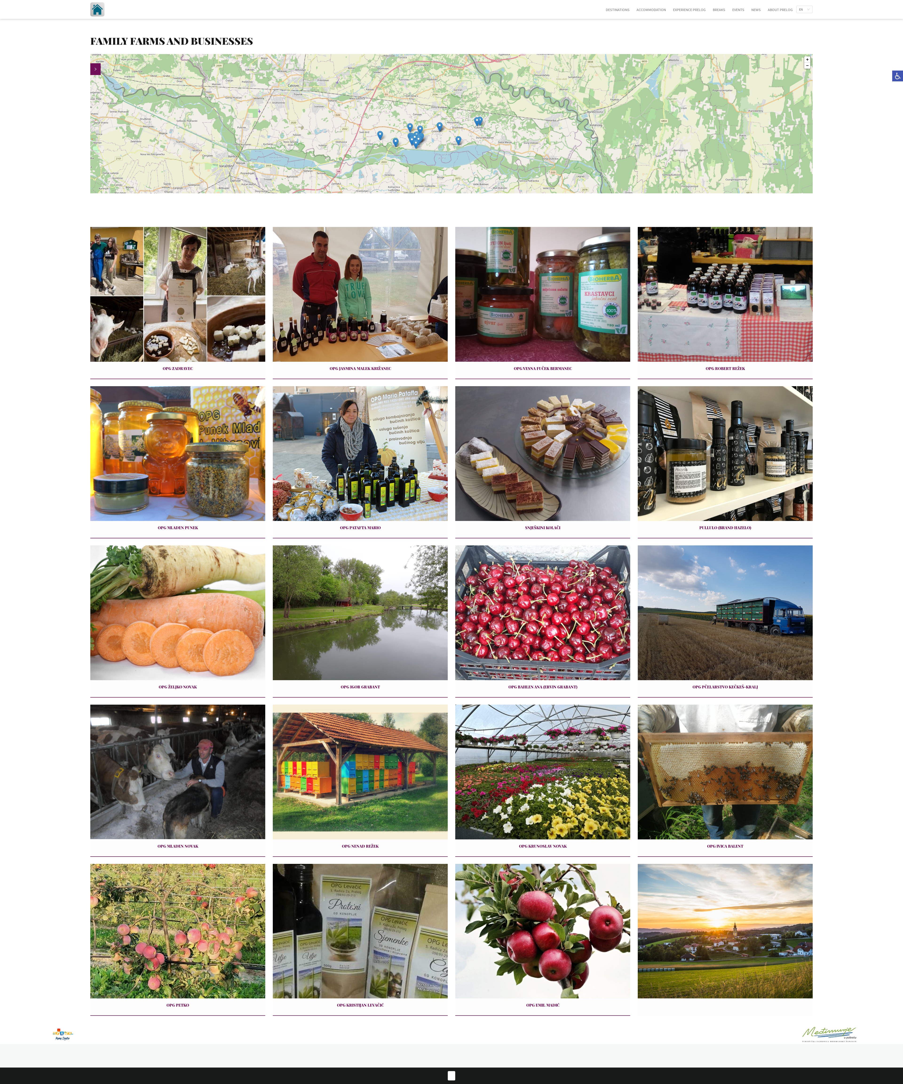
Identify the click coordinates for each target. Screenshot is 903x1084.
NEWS (756, 9)
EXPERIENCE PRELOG (689, 9)
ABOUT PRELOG (780, 9)
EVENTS (738, 9)
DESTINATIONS (618, 9)
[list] (804, 9)
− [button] (807, 65)
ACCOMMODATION (651, 9)
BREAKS (719, 9)
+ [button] (807, 59)
